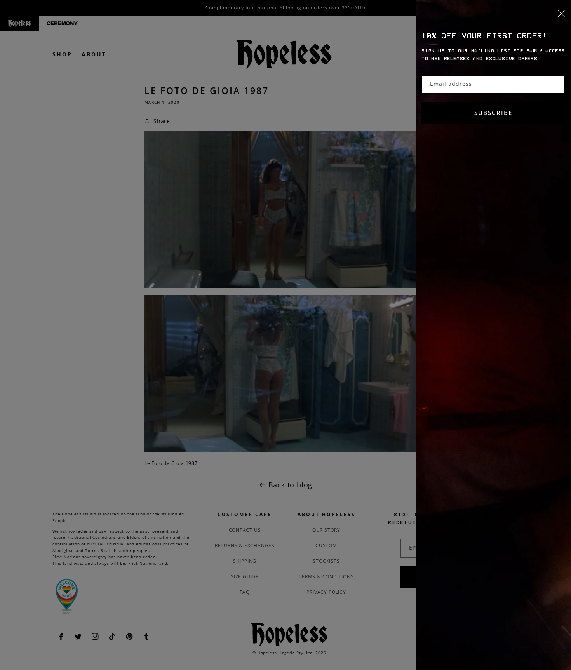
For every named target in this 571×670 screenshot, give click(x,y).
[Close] (493, 18)
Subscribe (493, 113)
